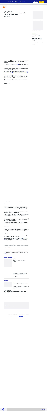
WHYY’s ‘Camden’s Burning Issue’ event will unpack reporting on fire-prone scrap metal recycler (37, 43)
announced (17, 64)
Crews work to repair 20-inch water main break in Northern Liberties (20, 284)
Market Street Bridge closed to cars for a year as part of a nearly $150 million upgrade (37, 35)
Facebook (7, 247)
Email (9, 247)
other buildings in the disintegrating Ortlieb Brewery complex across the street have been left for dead (16, 72)
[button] (3, 409)
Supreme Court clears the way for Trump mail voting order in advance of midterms (37, 39)
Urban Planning (15, 281)
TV (15, 1)
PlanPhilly (14, 259)
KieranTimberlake (16, 58)
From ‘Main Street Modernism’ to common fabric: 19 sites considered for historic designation (14, 297)
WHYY (4, 1)
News (9, 1)
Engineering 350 (21, 238)
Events (19, 1)
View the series (15, 276)
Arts (16, 1)
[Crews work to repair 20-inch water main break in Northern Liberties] (8, 285)
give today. (5, 253)
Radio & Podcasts (12, 1)
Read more (6, 305)
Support (24, 1)
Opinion (5, 11)
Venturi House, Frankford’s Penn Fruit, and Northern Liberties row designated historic (15, 292)
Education (21, 1)
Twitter (8, 247)
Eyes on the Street (10, 11)
